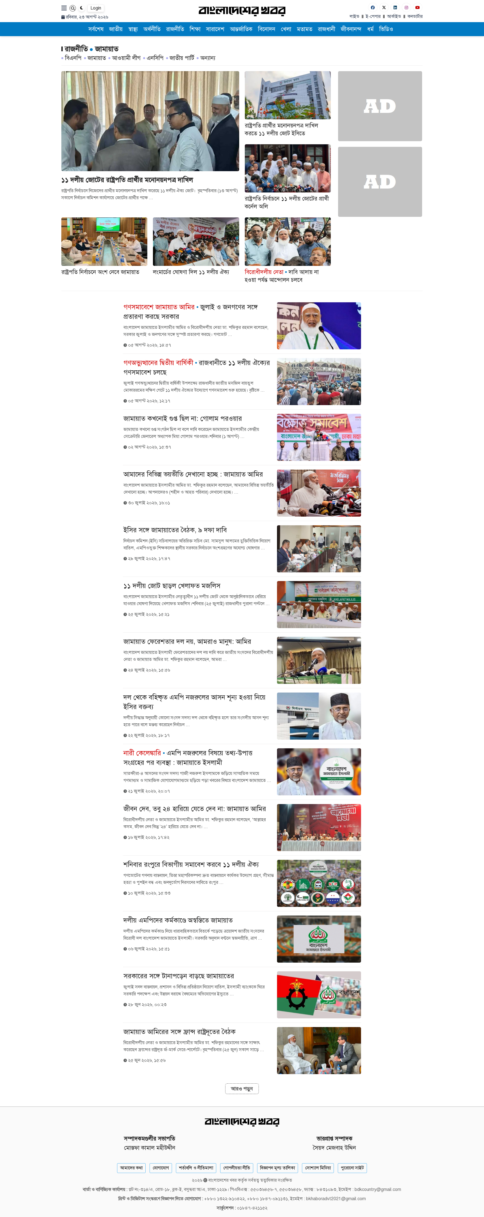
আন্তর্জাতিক (241, 29)
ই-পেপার (373, 16)
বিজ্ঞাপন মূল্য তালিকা (277, 1168)
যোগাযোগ (161, 1168)
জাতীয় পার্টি (182, 58)
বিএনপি (73, 58)
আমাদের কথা (131, 1168)
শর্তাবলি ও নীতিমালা (196, 1168)
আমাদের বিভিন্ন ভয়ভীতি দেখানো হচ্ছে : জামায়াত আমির (193, 474)
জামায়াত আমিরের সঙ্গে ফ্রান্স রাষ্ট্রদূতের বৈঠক (180, 1032)
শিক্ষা (195, 29)
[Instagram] (406, 7)
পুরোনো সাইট (352, 1168)
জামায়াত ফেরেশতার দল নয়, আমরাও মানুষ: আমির (187, 641)
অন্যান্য (207, 58)
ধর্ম (370, 29)
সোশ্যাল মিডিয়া (318, 1168)
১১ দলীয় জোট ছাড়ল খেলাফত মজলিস (172, 586)
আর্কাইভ (394, 16)
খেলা (286, 29)
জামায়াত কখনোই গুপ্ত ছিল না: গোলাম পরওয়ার (183, 418)
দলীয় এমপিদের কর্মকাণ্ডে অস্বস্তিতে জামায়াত (178, 920)
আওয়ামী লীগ (126, 58)
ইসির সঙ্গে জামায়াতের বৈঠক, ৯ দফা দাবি (175, 530)
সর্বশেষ (96, 29)
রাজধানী (326, 29)
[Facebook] (373, 7)
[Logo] (242, 11)
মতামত (304, 29)
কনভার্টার (415, 16)
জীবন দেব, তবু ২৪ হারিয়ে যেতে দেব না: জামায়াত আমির (195, 809)
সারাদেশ (215, 29)
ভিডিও (386, 29)
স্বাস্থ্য (133, 29)
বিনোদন (266, 29)
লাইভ (354, 16)
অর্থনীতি (151, 29)
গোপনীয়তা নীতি (236, 1168)
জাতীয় (116, 29)
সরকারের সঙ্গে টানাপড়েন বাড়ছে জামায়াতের (179, 976)
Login (95, 8)
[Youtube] (417, 7)
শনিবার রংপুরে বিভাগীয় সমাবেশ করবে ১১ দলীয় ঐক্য (191, 864)
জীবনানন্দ (351, 29)
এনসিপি (155, 58)
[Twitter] (384, 7)
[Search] (72, 8)
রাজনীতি (175, 29)
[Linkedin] (395, 7)
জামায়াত (97, 58)
